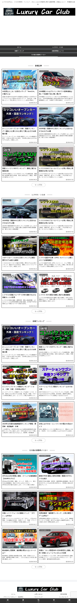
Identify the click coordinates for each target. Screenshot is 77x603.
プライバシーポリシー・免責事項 (13, 597)
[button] (71, 383)
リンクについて (63, 597)
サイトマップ (38, 597)
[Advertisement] (38, 31)
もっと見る (38, 185)
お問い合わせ (38, 594)
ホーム (13, 594)
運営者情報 (63, 594)
